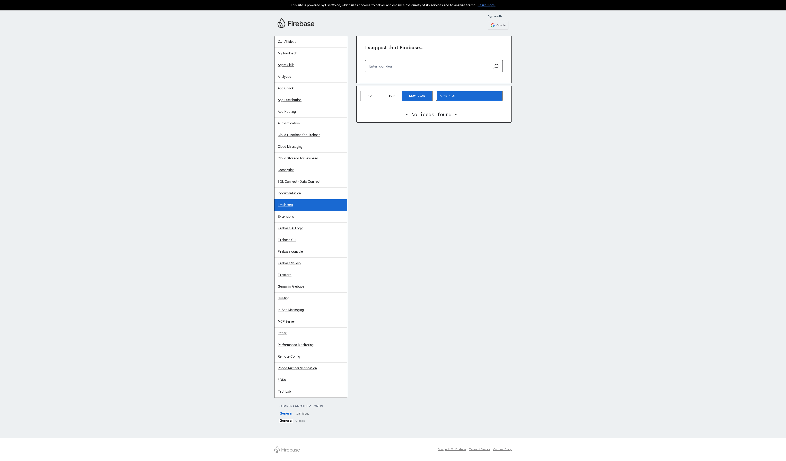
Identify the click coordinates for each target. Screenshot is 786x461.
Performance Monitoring (296, 345)
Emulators (285, 205)
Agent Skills (286, 65)
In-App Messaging (291, 310)
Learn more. (487, 5)
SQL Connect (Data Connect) (300, 182)
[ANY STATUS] (469, 96)
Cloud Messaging (290, 147)
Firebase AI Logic (290, 228)
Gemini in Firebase (291, 287)
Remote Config (289, 357)
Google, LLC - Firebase (452, 449)
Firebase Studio (289, 263)
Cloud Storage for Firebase (298, 158)
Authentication (289, 123)
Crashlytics (286, 170)
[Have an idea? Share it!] (296, 23)
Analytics (284, 77)
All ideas (290, 42)
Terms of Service (479, 449)
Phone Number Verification (297, 368)
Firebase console (290, 252)
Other (282, 333)
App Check (286, 88)
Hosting (283, 298)
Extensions (286, 217)
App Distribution (290, 100)
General (286, 413)
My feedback (287, 53)
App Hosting (287, 112)
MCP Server (286, 322)
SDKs (282, 380)
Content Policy (502, 449)
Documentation (289, 193)
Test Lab (284, 392)
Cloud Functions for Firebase (299, 135)
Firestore (284, 275)
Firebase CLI (287, 240)
